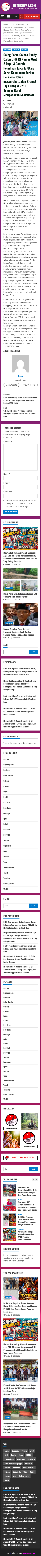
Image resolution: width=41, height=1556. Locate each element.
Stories (6, 856)
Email (6, 483)
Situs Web (7, 491)
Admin (8, 101)
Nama (6, 474)
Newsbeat (7, 808)
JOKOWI (29, 1455)
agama (7, 1450)
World (5, 889)
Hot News (7, 50)
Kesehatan (31, 1459)
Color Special (8, 775)
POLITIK (7, 1467)
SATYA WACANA (28, 1467)
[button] (2, 16)
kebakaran (21, 1459)
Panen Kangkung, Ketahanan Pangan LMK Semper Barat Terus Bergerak (20, 595)
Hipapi (20, 1455)
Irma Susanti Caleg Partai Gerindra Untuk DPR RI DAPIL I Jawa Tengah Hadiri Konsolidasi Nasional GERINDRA (20, 399)
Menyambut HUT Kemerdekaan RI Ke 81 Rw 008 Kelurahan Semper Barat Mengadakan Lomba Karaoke (19, 711)
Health (5, 797)
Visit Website (11, 385)
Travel (5, 872)
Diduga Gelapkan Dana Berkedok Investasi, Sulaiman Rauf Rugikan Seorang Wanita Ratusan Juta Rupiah (18, 632)
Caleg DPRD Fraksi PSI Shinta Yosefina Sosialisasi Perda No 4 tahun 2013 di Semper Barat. (19, 412)
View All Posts (29, 385)
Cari (5, 645)
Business (6, 770)
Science (6, 840)
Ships (25, 1471)
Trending (24, 50)
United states (24, 1476)
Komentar (8, 441)
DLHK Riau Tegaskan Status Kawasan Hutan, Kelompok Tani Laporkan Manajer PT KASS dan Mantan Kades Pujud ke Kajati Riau (20, 671)
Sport (32, 1471)
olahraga (6, 813)
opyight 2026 (13, 1553)
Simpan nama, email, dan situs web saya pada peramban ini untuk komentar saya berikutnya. (21, 503)
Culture (6, 780)
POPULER (6, 835)
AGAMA (6, 759)
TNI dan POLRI (8, 867)
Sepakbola (7, 845)
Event (5, 791)
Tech (5, 862)
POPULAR (16, 50)
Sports (5, 851)
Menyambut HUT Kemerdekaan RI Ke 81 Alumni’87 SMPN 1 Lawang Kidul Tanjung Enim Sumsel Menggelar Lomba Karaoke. (19, 723)
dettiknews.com (24, 5)
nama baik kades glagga (13, 1463)
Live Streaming (32, 16)
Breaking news (8, 764)
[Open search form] (16, 16)
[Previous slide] (33, 1179)
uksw (15, 1476)
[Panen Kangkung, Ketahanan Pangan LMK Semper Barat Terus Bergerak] (20, 579)
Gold (6, 1455)
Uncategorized (8, 883)
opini (5, 818)
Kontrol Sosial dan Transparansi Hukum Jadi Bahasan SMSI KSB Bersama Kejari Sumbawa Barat (19, 699)
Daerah (6, 786)
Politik (5, 824)
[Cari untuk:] (16, 906)
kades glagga (9, 1459)
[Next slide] (36, 1179)
